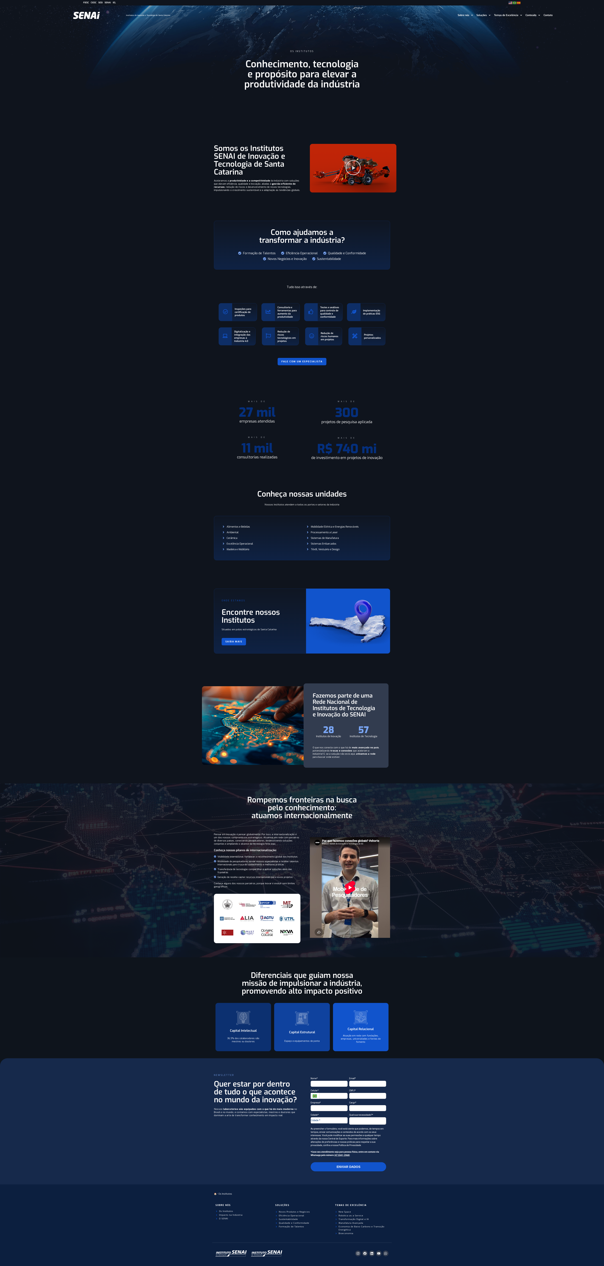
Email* (352, 1078)
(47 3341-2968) (342, 1155)
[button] (353, 168)
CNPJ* (352, 1090)
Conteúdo (531, 15)
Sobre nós (463, 15)
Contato (548, 15)
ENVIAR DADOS (348, 1167)
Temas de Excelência (506, 15)
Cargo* (352, 1102)
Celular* (315, 1090)
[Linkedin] (372, 1253)
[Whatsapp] (386, 1253)
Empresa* (316, 1102)
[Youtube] (379, 1253)
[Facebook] (365, 1253)
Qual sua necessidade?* (361, 1115)
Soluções (481, 15)
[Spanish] (519, 2)
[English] (511, 2)
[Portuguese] (515, 2)
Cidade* (315, 1115)
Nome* (314, 1078)
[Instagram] (358, 1253)
